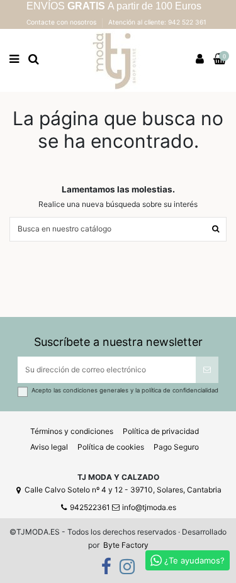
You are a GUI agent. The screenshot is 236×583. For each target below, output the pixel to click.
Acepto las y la (124, 390)
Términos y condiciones (71, 431)
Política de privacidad (161, 431)
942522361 (90, 507)
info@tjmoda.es (149, 507)
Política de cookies (110, 447)
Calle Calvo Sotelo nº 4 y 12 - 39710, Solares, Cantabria (123, 489)
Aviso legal (49, 447)
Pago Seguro (176, 447)
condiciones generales (96, 390)
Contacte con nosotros (62, 22)
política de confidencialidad (180, 390)
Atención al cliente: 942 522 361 (157, 22)
